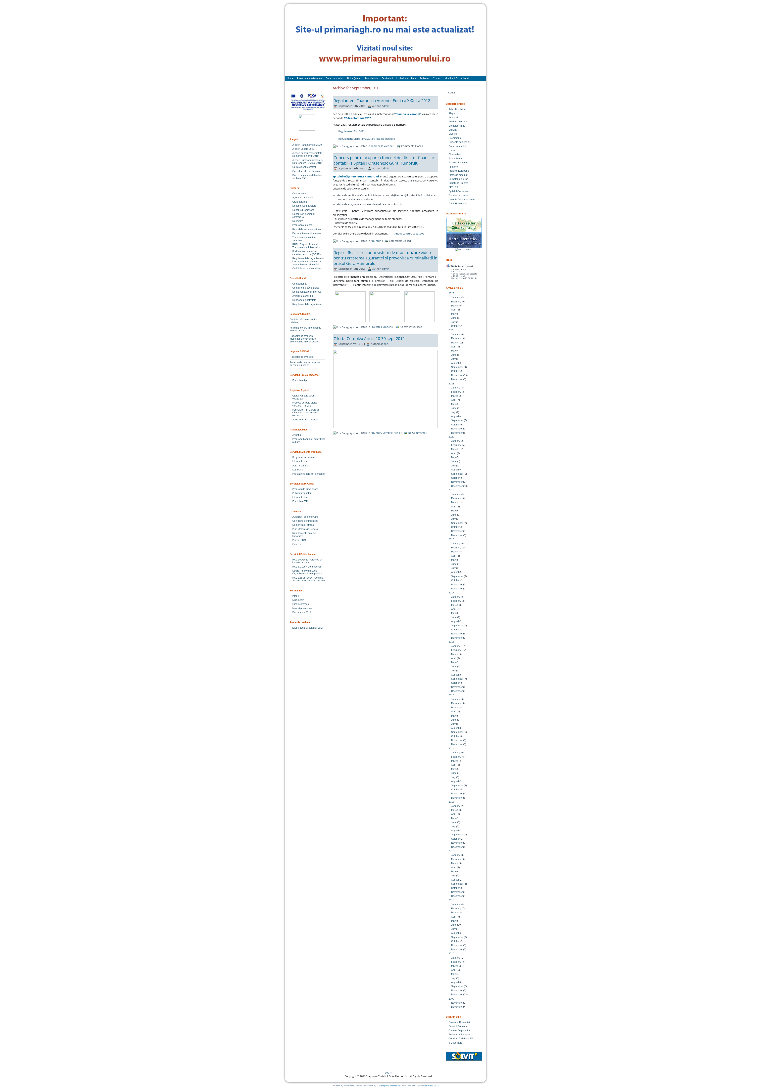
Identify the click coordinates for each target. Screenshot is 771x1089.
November (457, 375)
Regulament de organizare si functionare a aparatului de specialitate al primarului (308, 261)
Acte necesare (300, 465)
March (454, 305)
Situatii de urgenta (458, 183)
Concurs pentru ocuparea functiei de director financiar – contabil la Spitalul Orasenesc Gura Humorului (385, 160)
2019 (451, 490)
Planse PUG (299, 540)
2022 (451, 330)
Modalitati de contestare (303, 338)
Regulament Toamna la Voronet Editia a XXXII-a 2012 (381, 100)
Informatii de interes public (304, 341)
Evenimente (455, 138)
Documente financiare (304, 205)
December (457, 379)
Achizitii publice (457, 109)
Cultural (453, 129)
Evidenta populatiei (459, 142)
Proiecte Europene (382, 327)
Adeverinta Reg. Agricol (305, 419)
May (453, 313)
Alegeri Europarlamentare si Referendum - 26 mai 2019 (307, 161)
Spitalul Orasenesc (459, 191)
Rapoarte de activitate (304, 300)
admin (386, 106)
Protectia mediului (458, 175)
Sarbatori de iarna (458, 179)
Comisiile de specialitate (305, 287)
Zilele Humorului (458, 203)
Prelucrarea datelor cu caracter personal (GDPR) (306, 253)
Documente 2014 (301, 612)
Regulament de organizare (307, 304)
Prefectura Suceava (459, 1034)
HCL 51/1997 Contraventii (306, 566)
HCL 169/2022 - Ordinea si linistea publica (307, 561)
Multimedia (298, 600)
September (457, 367)
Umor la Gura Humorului (462, 199)
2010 (451, 953)
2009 (451, 998)
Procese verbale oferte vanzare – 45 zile (304, 404)
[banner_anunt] (385, 42)
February (456, 301)
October (455, 326)
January (455, 297)
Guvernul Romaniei (459, 1022)
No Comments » (417, 432)
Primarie (453, 166)
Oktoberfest (455, 154)
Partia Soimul (456, 158)
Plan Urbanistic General (305, 529)
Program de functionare (305, 489)
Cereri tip (297, 544)
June (454, 318)
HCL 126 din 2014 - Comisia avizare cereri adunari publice (308, 579)
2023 (451, 293)
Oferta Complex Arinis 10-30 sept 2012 (369, 338)
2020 (451, 436)
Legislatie (297, 469)
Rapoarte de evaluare (302, 336)
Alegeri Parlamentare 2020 (307, 144)
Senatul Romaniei (458, 1026)
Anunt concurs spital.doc (409, 233)
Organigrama (299, 201)
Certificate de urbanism (305, 520)
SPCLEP (453, 187)
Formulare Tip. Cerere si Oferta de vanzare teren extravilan (305, 412)
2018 (451, 539)
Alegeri (452, 113)
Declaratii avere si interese (306, 233)
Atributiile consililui (302, 296)
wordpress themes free (390, 1085)
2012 (451, 851)
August (455, 363)
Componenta (299, 283)
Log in (388, 1072)
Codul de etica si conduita (306, 268)
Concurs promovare (303, 210)
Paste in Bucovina (458, 162)
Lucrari (452, 150)
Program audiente (302, 225)
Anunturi (297, 435)
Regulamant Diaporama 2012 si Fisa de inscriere (366, 138)
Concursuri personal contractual (303, 215)
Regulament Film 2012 (351, 131)
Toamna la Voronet (382, 146)
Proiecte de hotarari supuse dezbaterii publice (305, 364)
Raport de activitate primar (306, 229)
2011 (451, 900)
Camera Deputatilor (459, 1030)
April (453, 309)
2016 (451, 641)
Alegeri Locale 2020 (303, 149)
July (453, 322)
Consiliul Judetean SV (461, 1038)
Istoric (295, 596)
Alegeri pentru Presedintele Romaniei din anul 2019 (307, 154)
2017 (451, 592)
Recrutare (297, 221)
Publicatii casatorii (302, 493)
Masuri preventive (302, 608)
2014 (451, 748)
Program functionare (303, 457)
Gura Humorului (457, 146)
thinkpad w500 (432, 1085)
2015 (451, 695)
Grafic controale (301, 604)
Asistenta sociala (458, 121)
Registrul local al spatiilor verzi (306, 627)
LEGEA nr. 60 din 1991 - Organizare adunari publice (307, 572)
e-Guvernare (455, 1042)
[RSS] (291, 1074)
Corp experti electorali (304, 167)
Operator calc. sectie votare (307, 171)
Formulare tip (299, 380)
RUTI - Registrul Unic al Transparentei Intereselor (306, 246)
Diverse (453, 133)
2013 (451, 801)
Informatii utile (300, 461)
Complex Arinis (391, 432)
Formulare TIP (300, 501)
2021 (451, 383)
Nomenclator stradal (303, 524)
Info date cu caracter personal (308, 473)
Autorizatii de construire (305, 516)
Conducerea (299, 193)
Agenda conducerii (302, 197)
